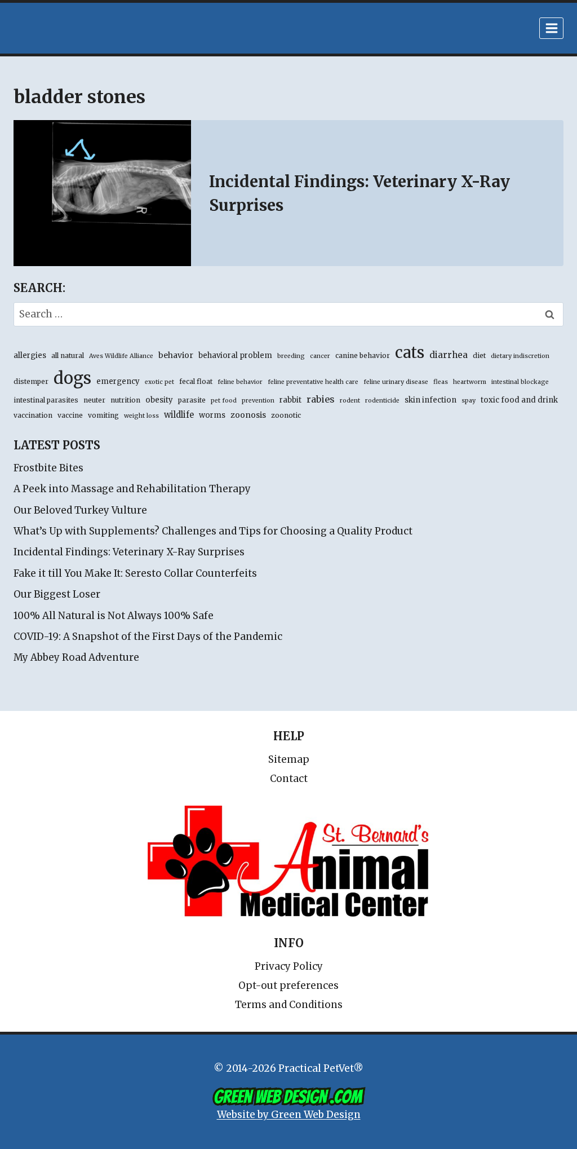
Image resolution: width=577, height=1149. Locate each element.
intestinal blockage (520, 382)
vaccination (33, 415)
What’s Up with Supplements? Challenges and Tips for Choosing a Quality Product (213, 531)
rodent (350, 400)
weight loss (141, 415)
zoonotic (286, 415)
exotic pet (159, 382)
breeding (291, 356)
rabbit (290, 400)
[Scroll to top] (520, 1114)
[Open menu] (551, 27)
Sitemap (288, 759)
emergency (118, 381)
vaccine (70, 415)
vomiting (103, 415)
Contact (289, 778)
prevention (258, 400)
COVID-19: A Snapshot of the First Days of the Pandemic (148, 636)
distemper (31, 381)
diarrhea (448, 355)
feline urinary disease (395, 382)
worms (212, 415)
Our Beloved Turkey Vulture (80, 510)
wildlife (179, 415)
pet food (224, 400)
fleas (440, 382)
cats (409, 352)
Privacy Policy (289, 966)
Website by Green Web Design (289, 1114)
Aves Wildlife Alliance (121, 356)
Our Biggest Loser (57, 594)
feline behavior (240, 382)
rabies (321, 399)
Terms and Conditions (289, 1004)
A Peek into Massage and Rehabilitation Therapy (132, 489)
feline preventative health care (313, 382)
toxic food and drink (519, 400)
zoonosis (248, 415)
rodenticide (382, 400)
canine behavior (362, 355)
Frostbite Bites (48, 468)
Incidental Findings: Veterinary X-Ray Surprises (129, 552)
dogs (72, 378)
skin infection (430, 400)
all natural (67, 355)
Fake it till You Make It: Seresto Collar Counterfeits (135, 573)
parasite (192, 400)
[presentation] (102, 193)
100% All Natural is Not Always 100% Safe (114, 615)
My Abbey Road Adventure (76, 657)
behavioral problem (235, 355)
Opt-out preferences (288, 985)
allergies (30, 355)
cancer (320, 356)
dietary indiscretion (520, 356)
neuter (94, 400)
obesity (159, 400)
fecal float (195, 381)
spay (468, 400)
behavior (175, 355)
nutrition (125, 400)
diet (479, 355)
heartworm (469, 382)
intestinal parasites (46, 400)
